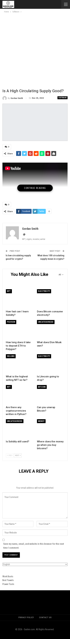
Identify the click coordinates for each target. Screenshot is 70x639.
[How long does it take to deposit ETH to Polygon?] (19, 329)
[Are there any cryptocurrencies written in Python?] (19, 394)
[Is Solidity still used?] (19, 428)
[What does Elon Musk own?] (50, 329)
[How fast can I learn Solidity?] (19, 298)
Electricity (44, 291)
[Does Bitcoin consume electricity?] (50, 298)
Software (62, 98)
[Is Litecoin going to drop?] (50, 363)
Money (41, 421)
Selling (10, 356)
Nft (9, 291)
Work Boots (7, 576)
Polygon (11, 322)
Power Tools (8, 584)
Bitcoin (42, 387)
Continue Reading (35, 188)
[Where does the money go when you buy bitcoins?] (50, 428)
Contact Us (45, 617)
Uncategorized (45, 322)
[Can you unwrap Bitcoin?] (50, 394)
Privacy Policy (26, 617)
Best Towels (8, 580)
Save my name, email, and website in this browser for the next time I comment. (33, 546)
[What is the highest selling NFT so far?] (19, 363)
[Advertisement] (35, 50)
